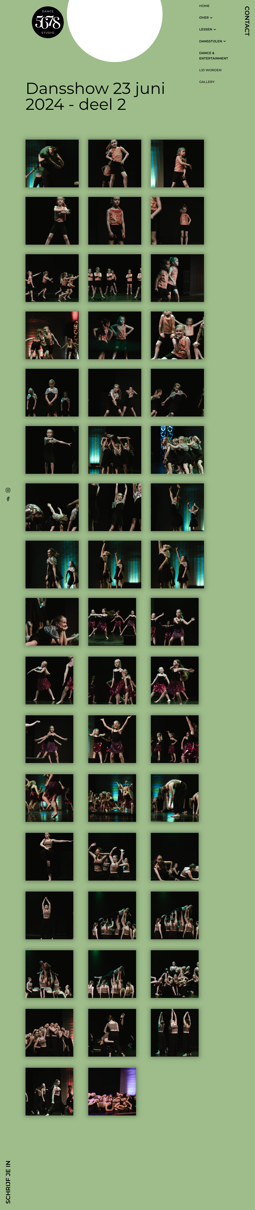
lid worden (210, 70)
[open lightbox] (52, 163)
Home (204, 6)
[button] (208, 17)
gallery (207, 82)
